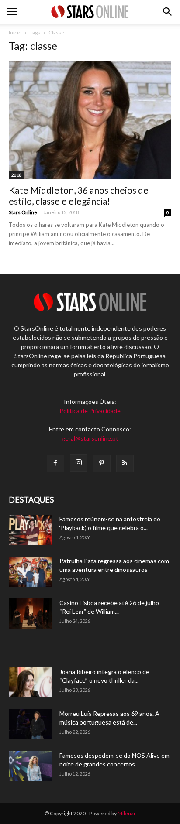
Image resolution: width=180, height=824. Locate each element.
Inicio (15, 32)
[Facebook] (55, 463)
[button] (168, 12)
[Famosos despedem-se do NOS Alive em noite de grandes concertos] (30, 766)
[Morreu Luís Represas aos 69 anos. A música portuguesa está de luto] (30, 724)
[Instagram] (78, 463)
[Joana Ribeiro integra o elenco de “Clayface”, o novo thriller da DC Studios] (30, 682)
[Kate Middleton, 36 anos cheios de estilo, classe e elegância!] (90, 120)
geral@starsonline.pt (90, 438)
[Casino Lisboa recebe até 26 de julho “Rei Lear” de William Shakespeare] (30, 613)
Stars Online (23, 212)
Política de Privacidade (90, 410)
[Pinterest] (102, 463)
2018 (16, 175)
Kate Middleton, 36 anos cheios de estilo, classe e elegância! (79, 195)
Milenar (127, 813)
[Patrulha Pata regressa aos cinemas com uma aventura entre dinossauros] (30, 572)
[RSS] (125, 463)
